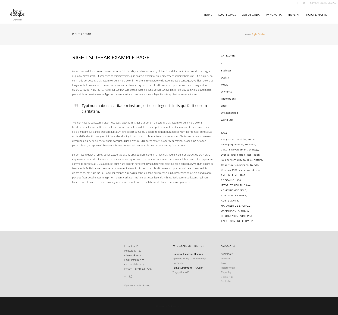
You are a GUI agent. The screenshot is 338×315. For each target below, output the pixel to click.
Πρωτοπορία (228, 267)
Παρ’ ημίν (178, 263)
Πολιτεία (225, 258)
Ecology (253, 149)
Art (222, 63)
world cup (253, 170)
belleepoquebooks (232, 144)
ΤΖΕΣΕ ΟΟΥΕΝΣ (231, 221)
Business (226, 70)
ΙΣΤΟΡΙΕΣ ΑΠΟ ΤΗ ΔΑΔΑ (236, 185)
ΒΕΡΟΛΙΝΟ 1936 (231, 180)
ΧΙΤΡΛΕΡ (247, 221)
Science (243, 164)
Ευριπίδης (226, 272)
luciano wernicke (231, 159)
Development (239, 149)
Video (242, 170)
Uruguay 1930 (229, 170)
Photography (228, 98)
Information (237, 154)
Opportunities (229, 164)
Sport (224, 105)
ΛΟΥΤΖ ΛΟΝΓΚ (230, 200)
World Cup (227, 119)
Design (225, 77)
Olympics (226, 91)
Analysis (226, 139)
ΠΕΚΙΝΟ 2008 (229, 216)
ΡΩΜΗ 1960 (245, 216)
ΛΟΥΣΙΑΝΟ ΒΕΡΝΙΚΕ (233, 195)
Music (224, 84)
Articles (241, 139)
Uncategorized (229, 112)
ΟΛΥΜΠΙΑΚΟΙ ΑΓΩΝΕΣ (234, 210)
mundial (247, 159)
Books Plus (227, 276)
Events (225, 154)
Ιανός (224, 263)
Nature (258, 159)
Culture (225, 149)
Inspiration (253, 154)
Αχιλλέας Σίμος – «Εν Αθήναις (189, 258)
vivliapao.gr (139, 264)
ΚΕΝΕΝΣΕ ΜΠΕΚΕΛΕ (233, 190)
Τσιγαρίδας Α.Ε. (181, 272)
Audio (251, 139)
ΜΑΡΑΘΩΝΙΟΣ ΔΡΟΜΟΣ (235, 205)
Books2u (226, 281)
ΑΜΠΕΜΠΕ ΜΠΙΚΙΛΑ (233, 175)
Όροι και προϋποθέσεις (137, 285)
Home (247, 34)
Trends (254, 164)
